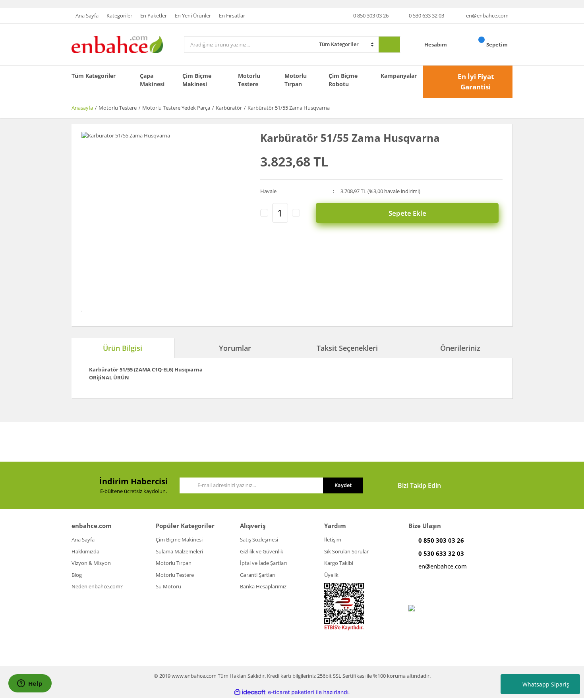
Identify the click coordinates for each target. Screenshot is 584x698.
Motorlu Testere (249, 80)
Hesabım (436, 44)
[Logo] (117, 44)
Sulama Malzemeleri (179, 551)
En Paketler (153, 15)
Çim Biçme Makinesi (196, 80)
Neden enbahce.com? (97, 586)
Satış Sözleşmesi (259, 539)
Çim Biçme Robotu (343, 80)
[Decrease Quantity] (264, 213)
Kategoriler (119, 15)
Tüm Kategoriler (94, 75)
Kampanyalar (399, 75)
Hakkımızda (85, 551)
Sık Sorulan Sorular (346, 551)
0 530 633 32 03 (426, 15)
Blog (77, 574)
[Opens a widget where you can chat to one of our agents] (30, 684)
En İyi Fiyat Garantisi (476, 81)
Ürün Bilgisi (122, 348)
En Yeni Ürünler (193, 15)
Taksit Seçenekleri (347, 348)
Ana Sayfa (87, 15)
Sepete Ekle (407, 213)
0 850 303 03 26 (371, 15)
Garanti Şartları (257, 574)
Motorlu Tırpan (295, 80)
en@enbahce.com (487, 15)
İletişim (332, 539)
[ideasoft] (250, 692)
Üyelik (331, 574)
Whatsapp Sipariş (545, 684)
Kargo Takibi (338, 563)
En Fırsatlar (232, 15)
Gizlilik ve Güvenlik (261, 551)
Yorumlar (235, 348)
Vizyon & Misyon (91, 563)
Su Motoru (168, 586)
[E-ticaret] (291, 692)
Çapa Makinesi (152, 80)
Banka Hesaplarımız (263, 586)
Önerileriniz (460, 348)
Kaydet (343, 485)
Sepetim (497, 44)
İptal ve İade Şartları (263, 563)
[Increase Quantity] (296, 213)
